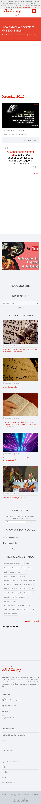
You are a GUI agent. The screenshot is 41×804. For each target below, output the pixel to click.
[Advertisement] (20, 62)
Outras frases (34, 173)
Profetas (22, 597)
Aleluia (25, 589)
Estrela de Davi (9, 580)
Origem (7, 585)
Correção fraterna (16, 572)
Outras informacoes (24, 8)
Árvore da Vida (9, 610)
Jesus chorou (27, 585)
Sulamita (32, 580)
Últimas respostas (11, 537)
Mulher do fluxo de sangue (13, 564)
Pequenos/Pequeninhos (12, 589)
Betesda (7, 614)
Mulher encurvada (10, 576)
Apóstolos (15, 568)
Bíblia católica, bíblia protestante (13, 735)
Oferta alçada (17, 593)
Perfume (27, 610)
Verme (14, 614)
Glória (32, 589)
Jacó (30, 593)
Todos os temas (32, 621)
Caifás (15, 597)
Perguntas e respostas (13, 700)
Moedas (4, 745)
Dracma (7, 568)
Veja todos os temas (9, 782)
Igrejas (4, 767)
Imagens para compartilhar (16, 35)
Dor (34, 610)
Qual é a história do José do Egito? (15, 498)
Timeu (23, 568)
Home (4, 35)
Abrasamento (22, 580)
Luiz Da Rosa (34, 795)
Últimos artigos (10, 548)
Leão (6, 572)
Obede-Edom (16, 585)
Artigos (7, 711)
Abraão (19, 610)
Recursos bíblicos (11, 706)
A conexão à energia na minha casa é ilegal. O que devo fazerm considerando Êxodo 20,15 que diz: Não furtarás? (20, 424)
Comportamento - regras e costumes (17, 605)
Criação (4, 772)
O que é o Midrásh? (10, 387)
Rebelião (7, 597)
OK (35, 8)
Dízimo (28, 564)
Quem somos (10, 717)
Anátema (23, 576)
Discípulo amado (10, 601)
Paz (25, 593)
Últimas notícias (10, 543)
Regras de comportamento (11, 762)
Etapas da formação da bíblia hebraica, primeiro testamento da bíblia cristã (20, 351)
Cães (29, 568)
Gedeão (7, 593)
